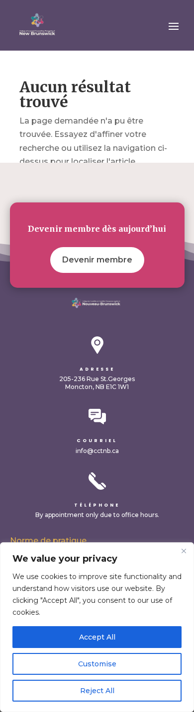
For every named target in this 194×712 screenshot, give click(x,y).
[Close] (184, 551)
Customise (97, 663)
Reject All (97, 690)
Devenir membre (97, 259)
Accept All (97, 637)
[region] (97, 627)
